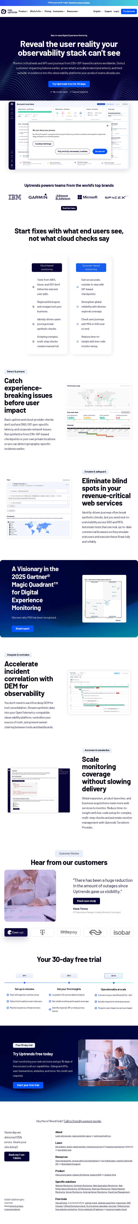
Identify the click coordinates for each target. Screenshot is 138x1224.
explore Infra (110, 1175)
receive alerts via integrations (85, 1161)
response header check (116, 1209)
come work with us (102, 1136)
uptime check (91, 1203)
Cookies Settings (43, 144)
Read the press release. (79, 3)
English (97, 11)
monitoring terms (94, 1147)
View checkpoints (63, 1161)
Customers (58, 11)
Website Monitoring (64, 1186)
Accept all (100, 151)
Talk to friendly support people (82, 1121)
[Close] (108, 126)
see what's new (64, 1150)
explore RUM (95, 1175)
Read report (23, 628)
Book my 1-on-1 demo (17, 1156)
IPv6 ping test (123, 1206)
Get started (60, 1147)
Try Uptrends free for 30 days (69, 84)
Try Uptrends (129, 11)
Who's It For (35, 11)
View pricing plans (63, 1175)
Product (23, 11)
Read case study (86, 901)
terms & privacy (16, 1206)
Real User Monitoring (101, 1189)
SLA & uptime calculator (97, 1206)
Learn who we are (63, 1136)
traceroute (121, 1203)
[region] (70, 140)
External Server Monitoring (95, 1192)
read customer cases (81, 1136)
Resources (72, 11)
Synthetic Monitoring (83, 1186)
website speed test (106, 1203)
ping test (112, 1206)
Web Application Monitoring (105, 1186)
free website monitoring (66, 1209)
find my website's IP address (90, 1209)
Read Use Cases (69, 208)
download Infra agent (70, 1164)
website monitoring (115, 1147)
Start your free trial (28, 1085)
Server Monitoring (74, 1192)
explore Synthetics (80, 1175)
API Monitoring (84, 1189)
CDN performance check (74, 1206)
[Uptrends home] (9, 11)
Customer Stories (69, 853)
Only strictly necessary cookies (72, 151)
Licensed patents (12, 1209)
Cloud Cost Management (119, 1192)
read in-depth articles (76, 1147)
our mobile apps (108, 1161)
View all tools (61, 1203)
